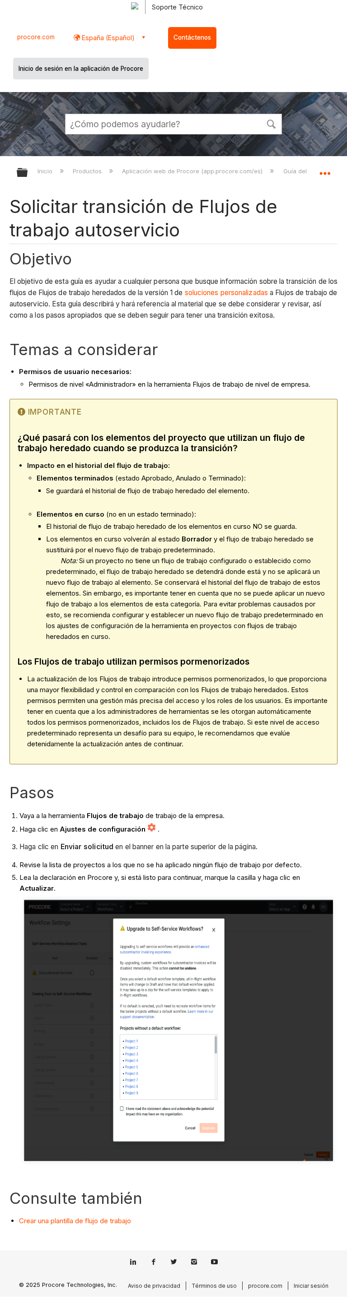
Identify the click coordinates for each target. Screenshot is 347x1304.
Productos (88, 171)
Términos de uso (214, 1285)
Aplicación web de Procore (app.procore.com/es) (193, 171)
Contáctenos (192, 37)
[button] (271, 123)
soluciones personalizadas (226, 292)
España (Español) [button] (107, 38)
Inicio (46, 171)
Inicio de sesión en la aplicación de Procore (81, 68)
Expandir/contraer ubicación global (324, 169)
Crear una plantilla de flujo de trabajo (75, 1220)
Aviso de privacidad (154, 1285)
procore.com (36, 37)
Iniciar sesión (311, 1285)
